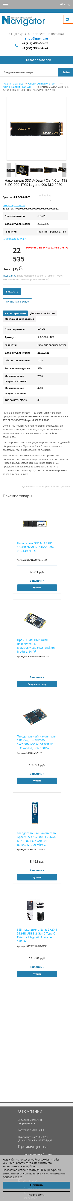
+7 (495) (35, 48)
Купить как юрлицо (17, 301)
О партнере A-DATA (14, 205)
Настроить (36, 1194)
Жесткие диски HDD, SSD (17, 86)
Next (64, 170)
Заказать (12, 291)
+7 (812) (35, 43)
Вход (66, 4)
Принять (36, 1185)
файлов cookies (12, 1177)
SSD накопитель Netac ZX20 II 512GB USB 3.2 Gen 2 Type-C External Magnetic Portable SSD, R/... (37, 935)
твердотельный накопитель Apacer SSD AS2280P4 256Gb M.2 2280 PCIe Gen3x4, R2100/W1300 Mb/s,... (36, 838)
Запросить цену (37, 684)
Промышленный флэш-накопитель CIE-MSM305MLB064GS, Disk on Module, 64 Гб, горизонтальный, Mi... (36, 646)
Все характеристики (14, 238)
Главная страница (13, 83)
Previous (9, 170)
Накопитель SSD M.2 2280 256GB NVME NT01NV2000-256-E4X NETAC (35, 547)
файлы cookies (40, 1159)
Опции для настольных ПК (43, 83)
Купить (37, 587)
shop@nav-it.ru (36, 38)
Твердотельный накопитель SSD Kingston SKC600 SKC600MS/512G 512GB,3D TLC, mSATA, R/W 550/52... (36, 742)
